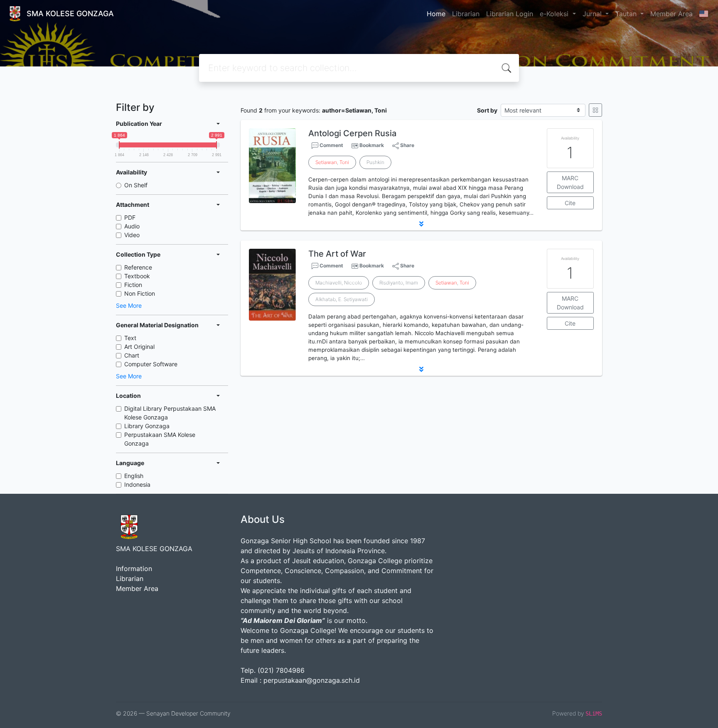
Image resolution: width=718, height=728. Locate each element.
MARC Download (570, 182)
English (133, 475)
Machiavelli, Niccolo (338, 282)
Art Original (139, 346)
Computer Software (150, 364)
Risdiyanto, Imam (398, 282)
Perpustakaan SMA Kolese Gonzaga (159, 439)
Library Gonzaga (147, 425)
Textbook (137, 275)
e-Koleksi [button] (555, 14)
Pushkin (375, 162)
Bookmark (371, 145)
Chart (131, 355)
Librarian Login (509, 14)
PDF (129, 217)
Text (130, 337)
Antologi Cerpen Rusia (352, 133)
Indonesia (137, 484)
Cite (570, 202)
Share (406, 145)
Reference (138, 267)
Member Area (671, 14)
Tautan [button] (627, 14)
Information (134, 568)
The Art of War (337, 254)
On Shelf (136, 185)
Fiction (133, 284)
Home (436, 14)
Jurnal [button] (593, 14)
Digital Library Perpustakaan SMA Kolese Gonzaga (170, 413)
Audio (132, 226)
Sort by (487, 110)
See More (129, 305)
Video (132, 234)
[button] (421, 223)
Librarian (465, 14)
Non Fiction (139, 293)
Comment (330, 145)
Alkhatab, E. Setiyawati (341, 299)
